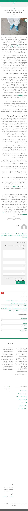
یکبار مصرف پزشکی (23, 331)
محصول (25, 328)
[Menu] (26, 4)
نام (24, 260)
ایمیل (23, 266)
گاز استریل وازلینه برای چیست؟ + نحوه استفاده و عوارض (15, 306)
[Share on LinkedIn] (8, 219)
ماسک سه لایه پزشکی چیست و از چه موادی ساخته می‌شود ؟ (7, 235)
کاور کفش (20, 95)
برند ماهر (25, 321)
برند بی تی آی (24, 318)
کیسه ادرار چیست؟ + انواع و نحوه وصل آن (18, 311)
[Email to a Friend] (13, 219)
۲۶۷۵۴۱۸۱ (11, 497)
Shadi (10, 16)
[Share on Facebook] (17, 219)
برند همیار (25, 323)
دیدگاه (23, 249)
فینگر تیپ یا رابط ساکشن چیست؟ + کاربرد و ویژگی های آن (14, 308)
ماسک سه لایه (16, 187)
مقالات (14, 8)
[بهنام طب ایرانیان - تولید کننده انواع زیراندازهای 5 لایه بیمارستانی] (14, 4)
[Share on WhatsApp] (20, 219)
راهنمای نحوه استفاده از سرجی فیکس (19, 303)
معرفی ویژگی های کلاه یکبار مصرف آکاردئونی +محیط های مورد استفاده (20, 235)
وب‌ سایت (23, 272)
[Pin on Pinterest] (10, 219)
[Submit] (2, 293)
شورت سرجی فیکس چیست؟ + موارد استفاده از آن (16, 301)
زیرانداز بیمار (24, 326)
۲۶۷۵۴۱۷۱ (5, 497)
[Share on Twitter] (15, 219)
